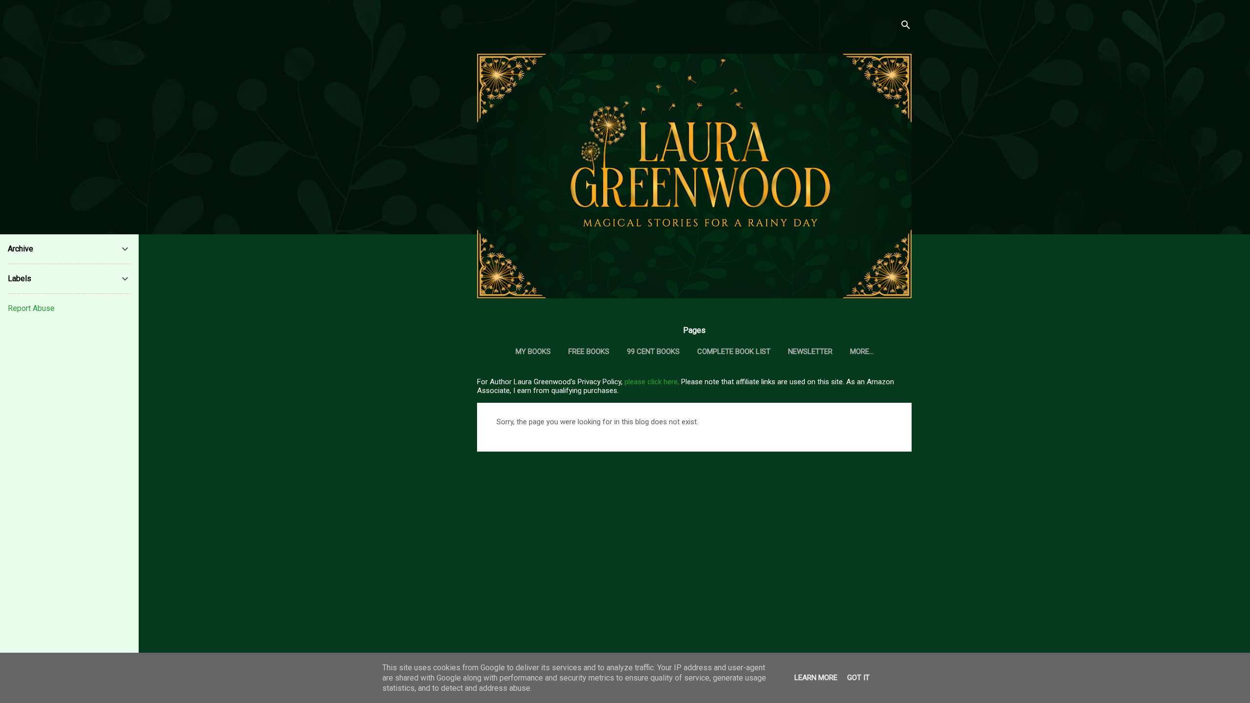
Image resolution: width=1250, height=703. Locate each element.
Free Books (588, 351)
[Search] (906, 26)
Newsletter (810, 351)
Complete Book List (734, 351)
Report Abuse (31, 308)
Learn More (815, 677)
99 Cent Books (653, 351)
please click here (651, 381)
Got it (858, 677)
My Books (533, 351)
